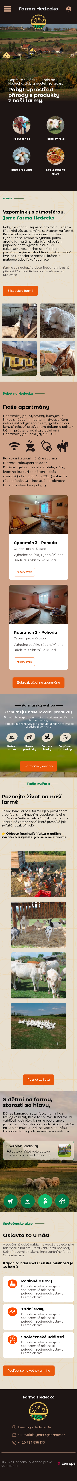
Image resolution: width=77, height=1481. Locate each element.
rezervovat (24, 572)
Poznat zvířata (38, 1079)
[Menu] (7, 9)
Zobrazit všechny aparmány (38, 682)
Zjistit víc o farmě (20, 291)
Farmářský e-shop (38, 766)
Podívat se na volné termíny (28, 1370)
